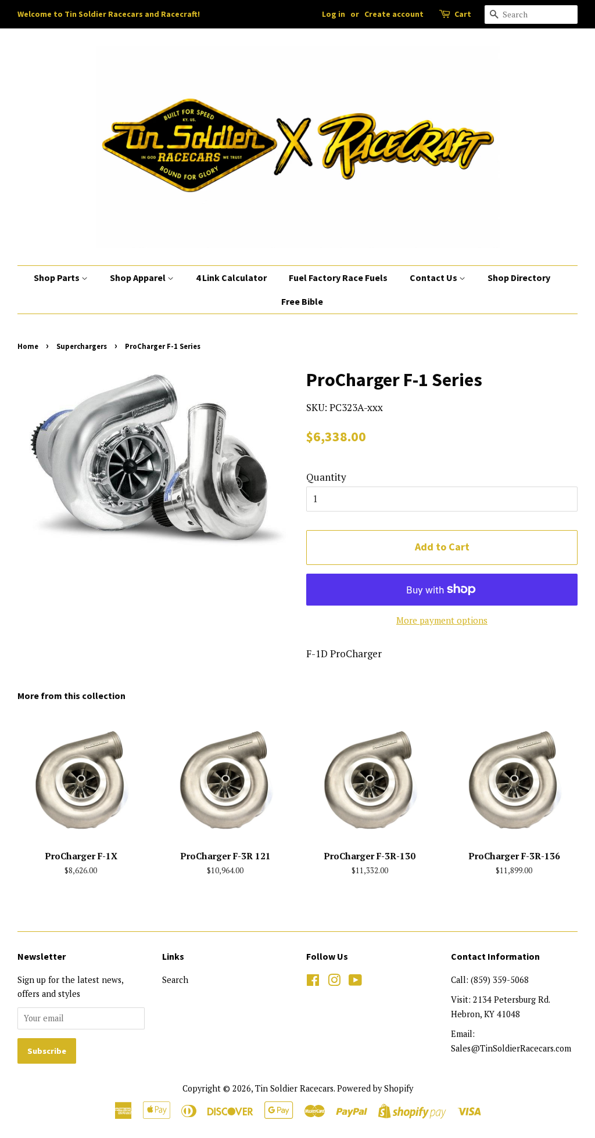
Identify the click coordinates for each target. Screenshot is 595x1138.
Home (27, 346)
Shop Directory (519, 277)
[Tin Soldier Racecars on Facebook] (313, 982)
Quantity (326, 477)
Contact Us (434, 277)
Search (175, 979)
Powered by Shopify (375, 1088)
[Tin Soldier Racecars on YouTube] (355, 982)
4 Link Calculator (231, 277)
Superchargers (81, 346)
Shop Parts (57, 277)
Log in (333, 14)
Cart (462, 14)
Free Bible (302, 301)
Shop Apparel (138, 277)
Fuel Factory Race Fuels (338, 277)
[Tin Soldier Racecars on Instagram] (334, 982)
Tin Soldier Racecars (294, 1088)
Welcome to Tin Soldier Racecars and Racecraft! (108, 14)
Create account (394, 14)
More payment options (442, 620)
